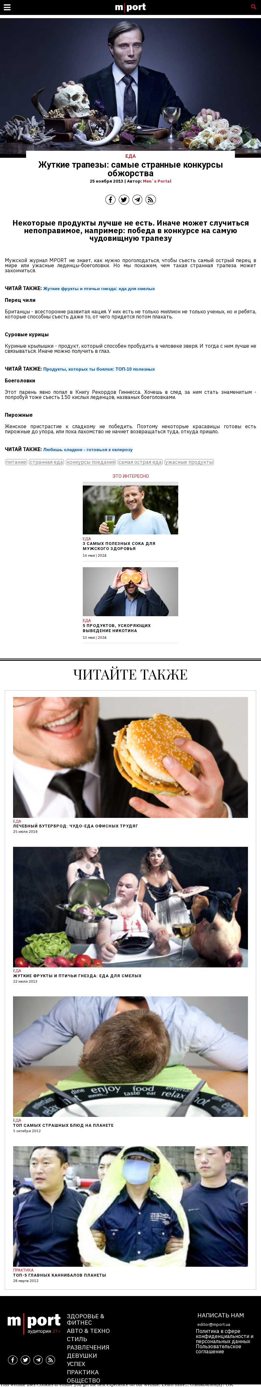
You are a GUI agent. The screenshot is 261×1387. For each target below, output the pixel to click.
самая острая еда (140, 462)
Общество (83, 1380)
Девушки (82, 1355)
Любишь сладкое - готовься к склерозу (88, 449)
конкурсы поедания (91, 462)
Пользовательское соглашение (218, 1349)
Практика (83, 1372)
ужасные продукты (189, 462)
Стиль (77, 1339)
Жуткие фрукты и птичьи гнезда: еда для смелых (99, 288)
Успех (76, 1364)
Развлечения (88, 1347)
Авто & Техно (88, 1331)
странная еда (46, 462)
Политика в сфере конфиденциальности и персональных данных (224, 1336)
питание (16, 462)
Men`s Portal (157, 181)
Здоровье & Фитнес (85, 1319)
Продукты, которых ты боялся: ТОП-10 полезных (99, 369)
